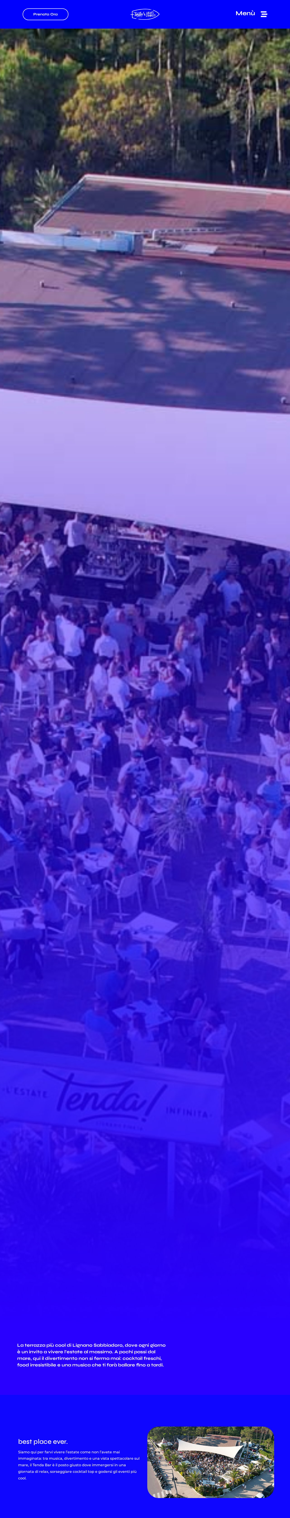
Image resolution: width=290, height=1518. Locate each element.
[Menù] (264, 14)
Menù (245, 13)
